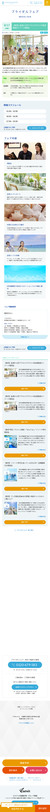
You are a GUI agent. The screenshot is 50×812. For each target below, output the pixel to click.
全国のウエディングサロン (24, 687)
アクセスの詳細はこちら (26, 723)
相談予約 (24, 762)
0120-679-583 (26, 665)
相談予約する (17, 808)
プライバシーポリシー (34, 778)
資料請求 (13, 770)
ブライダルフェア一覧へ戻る (25, 530)
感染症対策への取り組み (16, 778)
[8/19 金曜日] (10, 403)
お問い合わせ (36, 770)
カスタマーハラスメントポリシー (18, 780)
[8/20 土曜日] (10, 436)
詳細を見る (42, 383)
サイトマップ (37, 780)
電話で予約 (24, 389)
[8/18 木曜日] (10, 369)
